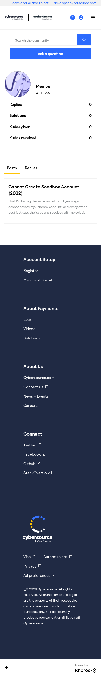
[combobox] (50, 40)
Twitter (29, 445)
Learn (28, 319)
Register (30, 270)
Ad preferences (36, 575)
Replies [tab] (31, 168)
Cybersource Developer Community (14, 17)
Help (74, 17)
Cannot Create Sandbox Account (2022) (43, 190)
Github (29, 463)
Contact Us (33, 387)
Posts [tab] (12, 168)
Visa (27, 556)
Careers (30, 405)
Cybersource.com (38, 377)
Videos (29, 328)
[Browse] (90, 17)
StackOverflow (36, 473)
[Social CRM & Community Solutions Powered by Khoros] (85, 669)
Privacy (29, 566)
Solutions (31, 338)
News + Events (36, 396)
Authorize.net (55, 556)
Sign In (82, 17)
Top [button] (6, 667)
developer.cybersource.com (75, 3)
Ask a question (50, 53)
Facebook (32, 454)
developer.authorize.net (30, 3)
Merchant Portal (37, 280)
